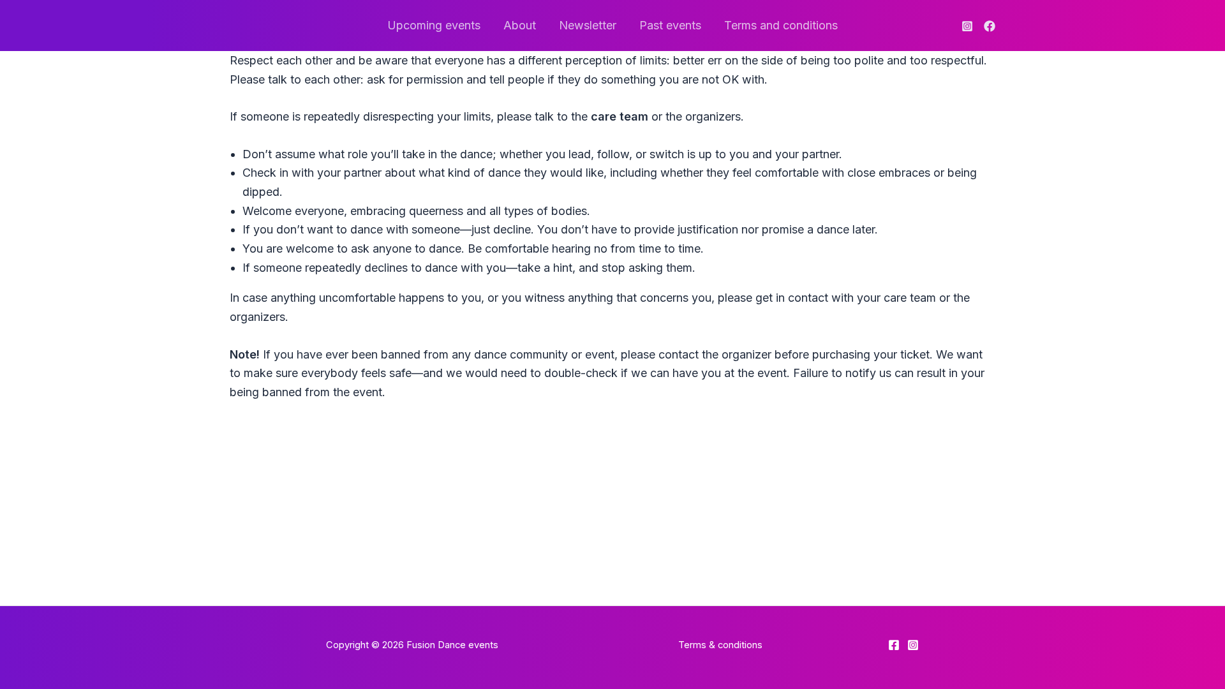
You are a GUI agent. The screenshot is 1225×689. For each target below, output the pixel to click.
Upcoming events (433, 25)
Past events (670, 25)
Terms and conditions (781, 25)
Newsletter (587, 25)
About (519, 25)
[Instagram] (967, 26)
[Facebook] (989, 26)
